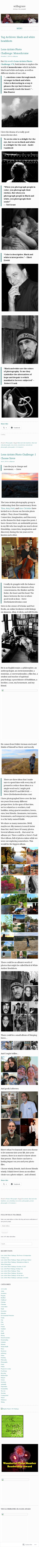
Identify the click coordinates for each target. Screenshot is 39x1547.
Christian (3, 1302)
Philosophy (4, 1360)
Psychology (4, 1371)
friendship (12, 1201)
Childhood (3, 1300)
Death (2, 1309)
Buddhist (3, 1298)
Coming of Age (5, 1257)
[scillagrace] (19, 18)
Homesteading (4, 1340)
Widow (3, 1397)
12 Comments (19, 447)
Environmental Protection (7, 1315)
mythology (3, 1353)
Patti (13, 508)
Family (2, 1318)
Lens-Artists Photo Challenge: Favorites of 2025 (13, 1266)
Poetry (2, 1364)
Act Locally (4, 1289)
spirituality (3, 1384)
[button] (14, 855)
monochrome (21, 445)
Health (2, 1333)
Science (3, 1380)
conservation (4, 1306)
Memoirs (3, 1344)
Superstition (4, 1386)
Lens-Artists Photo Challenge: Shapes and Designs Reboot (16, 1260)
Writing (3, 1402)
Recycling (3, 1373)
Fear (2, 1320)
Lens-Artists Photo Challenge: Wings (10, 1271)
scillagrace (19, 6)
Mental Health (4, 1346)
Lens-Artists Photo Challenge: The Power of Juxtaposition (16, 1255)
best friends (25, 1199)
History (3, 1335)
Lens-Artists (14, 445)
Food (2, 1324)
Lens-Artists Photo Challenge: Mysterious (12, 1273)
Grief (2, 1331)
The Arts (3, 1391)
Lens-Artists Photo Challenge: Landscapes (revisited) (14, 1277)
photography (11, 447)
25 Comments (12, 1203)
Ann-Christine (25, 508)
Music (2, 1349)
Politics (3, 1366)
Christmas (3, 1304)
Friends (8, 1199)
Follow (4, 1231)
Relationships (4, 1375)
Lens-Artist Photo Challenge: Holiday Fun (12, 1269)
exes (8, 1201)
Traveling (3, 1393)
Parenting (3, 1357)
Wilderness (4, 1400)
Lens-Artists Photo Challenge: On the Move (12, 1275)
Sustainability (4, 1389)
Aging (2, 1291)
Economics (3, 1311)
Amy (8, 508)
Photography (9, 443)
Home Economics (5, 1337)
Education (3, 1313)
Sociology (3, 1382)
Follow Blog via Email (11, 1215)
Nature (2, 1355)
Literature (3, 1342)
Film (2, 1322)
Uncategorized (4, 1395)
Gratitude (3, 1329)
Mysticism (3, 1351)
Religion (3, 1377)
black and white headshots (24, 443)
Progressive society (6, 1369)
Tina (3, 508)
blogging (3, 1295)
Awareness (3, 1293)
